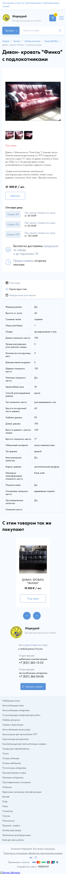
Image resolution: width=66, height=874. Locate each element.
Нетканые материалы (12, 777)
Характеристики (18, 289)
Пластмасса (8, 820)
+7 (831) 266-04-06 (31, 676)
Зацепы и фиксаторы (12, 724)
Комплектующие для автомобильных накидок (24, 744)
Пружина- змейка (11, 825)
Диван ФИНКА (51, 41)
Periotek (5, 796)
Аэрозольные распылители (15, 739)
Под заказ (33, 598)
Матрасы (7, 787)
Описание (14, 282)
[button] (27, 616)
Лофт (5, 801)
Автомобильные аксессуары (16, 729)
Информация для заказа (22, 295)
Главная (5, 41)
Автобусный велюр (11, 830)
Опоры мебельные (11, 763)
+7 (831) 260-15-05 (31, 662)
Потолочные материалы (14, 768)
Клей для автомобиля (13, 840)
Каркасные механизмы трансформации (21, 792)
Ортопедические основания (16, 782)
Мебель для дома (32, 41)
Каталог (16, 41)
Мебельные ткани (11, 700)
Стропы (6, 816)
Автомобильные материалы (15, 710)
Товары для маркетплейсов (15, 748)
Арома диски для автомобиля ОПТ (19, 734)
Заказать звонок (34, 686)
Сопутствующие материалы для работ (21, 715)
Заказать (15, 195)
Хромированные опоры (14, 772)
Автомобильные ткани (13, 705)
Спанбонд (7, 811)
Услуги (5, 753)
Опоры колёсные (10, 758)
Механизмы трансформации (16, 835)
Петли (5, 806)
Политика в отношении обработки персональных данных (33, 853)
